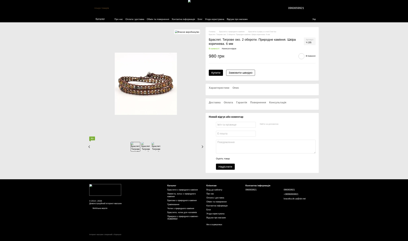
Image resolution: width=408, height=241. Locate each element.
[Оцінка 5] (255, 158)
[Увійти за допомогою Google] (287, 124)
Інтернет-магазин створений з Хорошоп (105, 234)
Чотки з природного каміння (180, 208)
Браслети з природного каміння (182, 190)
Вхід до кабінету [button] (214, 190)
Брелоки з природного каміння (182, 200)
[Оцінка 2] (240, 158)
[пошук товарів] (91, 8)
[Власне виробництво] (187, 32)
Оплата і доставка (134, 19)
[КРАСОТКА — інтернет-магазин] (105, 190)
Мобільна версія (99, 208)
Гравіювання (173, 204)
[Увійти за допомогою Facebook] (282, 124)
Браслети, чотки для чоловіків (182, 212)
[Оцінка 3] (245, 158)
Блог (200, 19)
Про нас (118, 19)
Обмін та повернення (158, 19)
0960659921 (296, 8)
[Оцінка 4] (250, 158)
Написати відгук (229, 49)
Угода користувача (214, 19)
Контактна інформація (183, 19)
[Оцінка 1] (235, 158)
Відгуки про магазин (237, 19)
